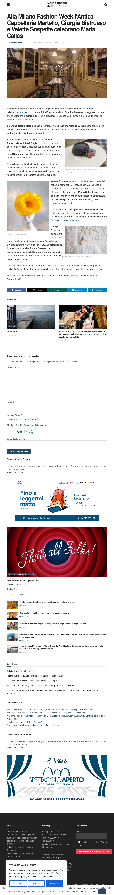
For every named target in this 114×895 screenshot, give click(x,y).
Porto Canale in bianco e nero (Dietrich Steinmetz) (40, 725)
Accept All (54, 883)
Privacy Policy (14, 414)
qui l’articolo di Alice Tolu (32, 112)
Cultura (13, 326)
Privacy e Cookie (88, 891)
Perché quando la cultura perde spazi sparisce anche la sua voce (47, 602)
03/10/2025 (64, 341)
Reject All (36, 883)
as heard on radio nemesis (22, 574)
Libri (102, 884)
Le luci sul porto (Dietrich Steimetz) (26, 722)
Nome (10, 402)
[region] (36, 874)
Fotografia (84, 884)
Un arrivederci (13, 331)
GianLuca (12, 584)
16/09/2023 (33, 42)
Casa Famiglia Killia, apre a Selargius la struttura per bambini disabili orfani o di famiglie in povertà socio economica (62, 635)
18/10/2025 (12, 335)
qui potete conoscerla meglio (66, 220)
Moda (43, 42)
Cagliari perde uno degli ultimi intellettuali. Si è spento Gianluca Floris (54, 712)
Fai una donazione (15, 472)
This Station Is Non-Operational (23, 580)
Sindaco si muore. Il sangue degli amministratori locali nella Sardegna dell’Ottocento (55, 709)
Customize (18, 883)
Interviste (94, 884)
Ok (102, 891)
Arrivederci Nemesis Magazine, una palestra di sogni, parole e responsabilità (52, 623)
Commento (13, 367)
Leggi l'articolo (17, 594)
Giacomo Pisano (16, 42)
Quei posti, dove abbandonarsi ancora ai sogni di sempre (44, 613)
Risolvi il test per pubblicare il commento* (27, 425)
